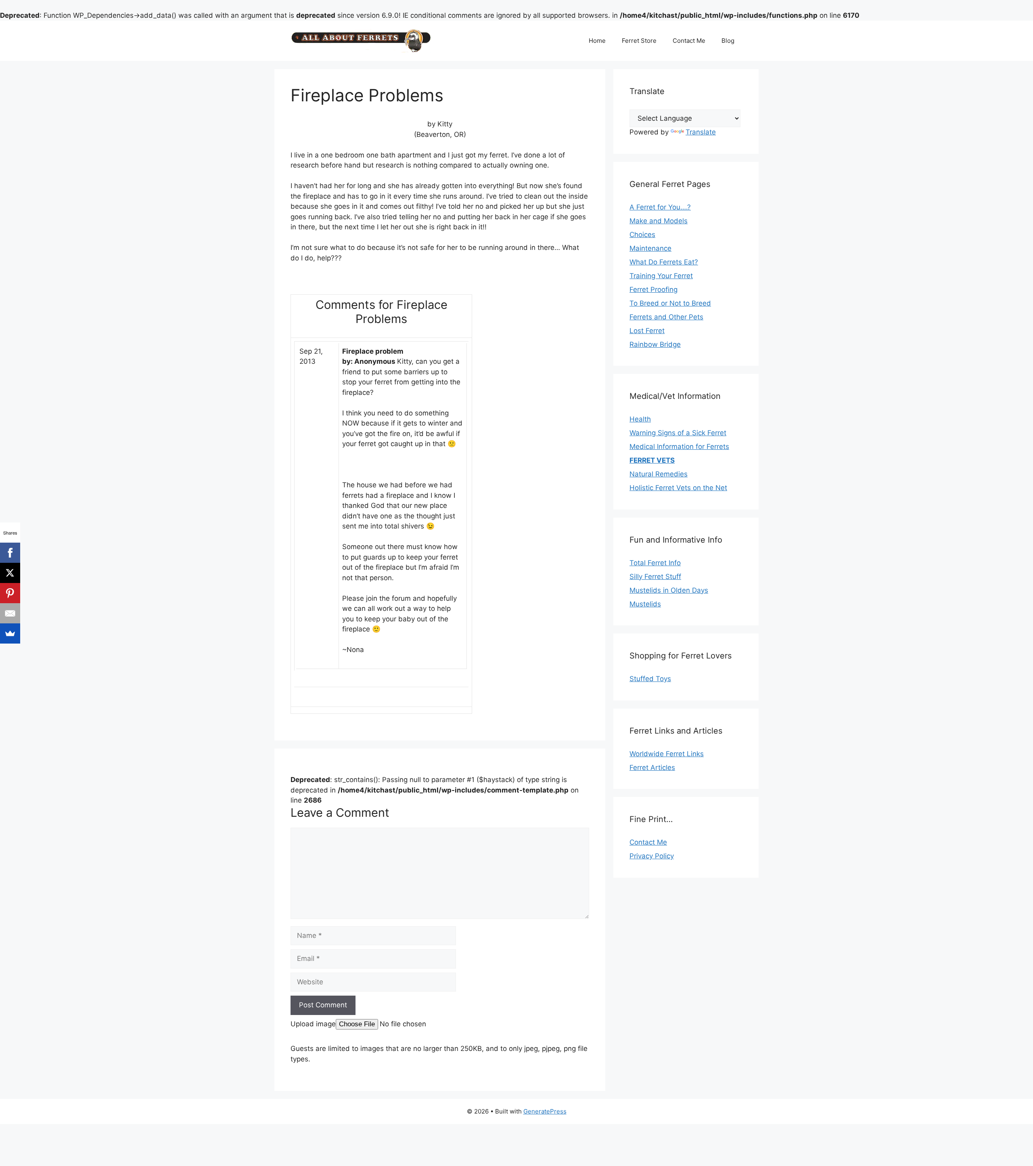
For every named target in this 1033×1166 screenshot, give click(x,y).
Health (640, 419)
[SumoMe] (10, 633)
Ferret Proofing (653, 289)
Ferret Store (639, 40)
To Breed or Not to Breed (670, 303)
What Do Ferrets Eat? (663, 262)
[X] (10, 573)
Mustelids (645, 604)
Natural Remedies (658, 474)
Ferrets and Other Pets (666, 317)
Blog (727, 40)
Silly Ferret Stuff (655, 577)
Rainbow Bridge (655, 344)
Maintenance (650, 248)
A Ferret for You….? (660, 207)
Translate (701, 132)
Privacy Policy (651, 856)
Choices (642, 235)
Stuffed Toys (650, 679)
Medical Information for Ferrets (679, 446)
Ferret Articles (652, 767)
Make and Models (658, 221)
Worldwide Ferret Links (666, 754)
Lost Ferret (647, 331)
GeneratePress (545, 1111)
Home (597, 40)
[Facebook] (10, 553)
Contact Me (689, 40)
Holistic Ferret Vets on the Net (678, 488)
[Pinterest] (10, 593)
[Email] (10, 613)
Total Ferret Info (655, 563)
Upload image (313, 1024)
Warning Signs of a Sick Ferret (677, 433)
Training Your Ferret (661, 276)
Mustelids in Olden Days (668, 590)
